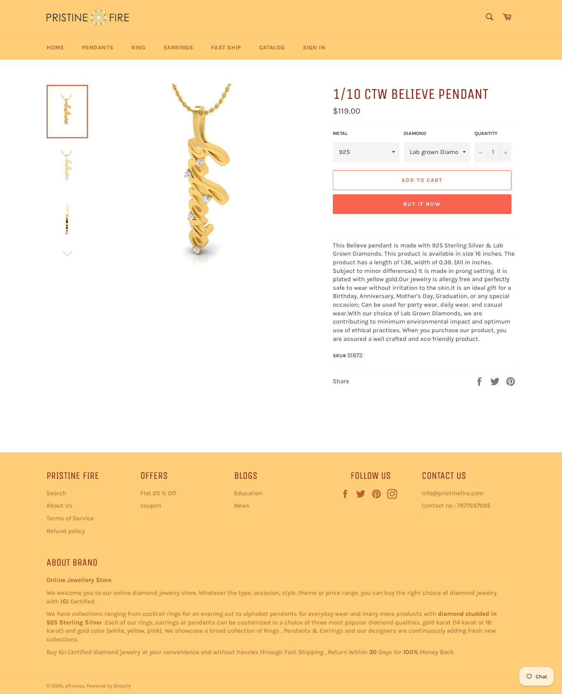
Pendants (97, 47)
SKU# (340, 356)
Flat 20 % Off (158, 493)
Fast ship (226, 47)
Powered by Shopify (108, 686)
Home (55, 47)
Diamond (415, 133)
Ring (138, 47)
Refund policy (65, 531)
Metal (340, 133)
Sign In (314, 47)
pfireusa (74, 686)
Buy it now (422, 204)
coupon (150, 505)
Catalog (272, 47)
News (241, 505)
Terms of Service (70, 518)
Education (248, 493)
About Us (59, 505)
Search (56, 493)
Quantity (485, 133)
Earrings (178, 47)
